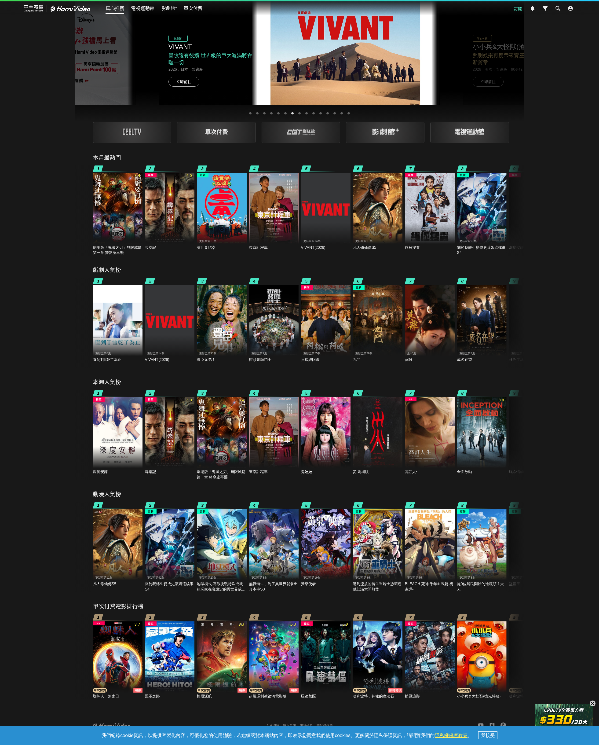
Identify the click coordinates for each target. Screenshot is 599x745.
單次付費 (193, 8)
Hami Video (57, 8)
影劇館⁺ (169, 8)
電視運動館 (142, 8)
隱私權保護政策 (451, 735)
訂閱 (518, 8)
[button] (250, 113)
